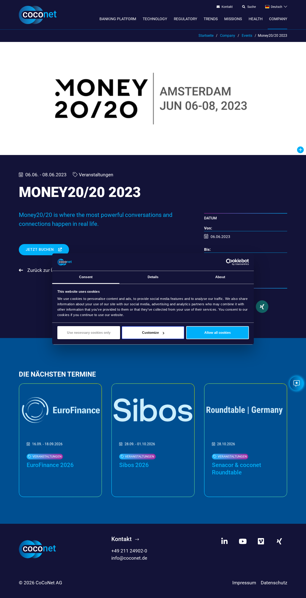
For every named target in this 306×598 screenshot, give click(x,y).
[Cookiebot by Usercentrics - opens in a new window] (229, 262)
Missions (233, 19)
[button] (262, 306)
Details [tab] (153, 277)
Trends (211, 19)
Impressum (244, 582)
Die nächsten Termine (57, 374)
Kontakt (227, 7)
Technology (155, 19)
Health (256, 19)
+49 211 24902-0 (129, 551)
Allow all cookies (217, 332)
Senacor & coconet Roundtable (236, 469)
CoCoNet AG (49, 582)
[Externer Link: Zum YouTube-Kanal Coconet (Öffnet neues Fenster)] (243, 541)
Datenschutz (274, 582)
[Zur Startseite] (37, 15)
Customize (150, 332)
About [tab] (220, 277)
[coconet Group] (37, 549)
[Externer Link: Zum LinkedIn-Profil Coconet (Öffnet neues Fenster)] (224, 541)
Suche (251, 7)
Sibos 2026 (134, 465)
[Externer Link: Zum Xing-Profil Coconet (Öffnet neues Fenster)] (279, 541)
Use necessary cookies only (88, 332)
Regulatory (185, 19)
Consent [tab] (86, 277)
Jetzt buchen (40, 249)
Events (247, 35)
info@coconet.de (129, 558)
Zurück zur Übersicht (48, 270)
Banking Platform (117, 19)
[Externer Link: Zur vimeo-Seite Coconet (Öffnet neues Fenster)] (261, 541)
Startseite (205, 35)
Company (278, 19)
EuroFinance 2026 (50, 465)
